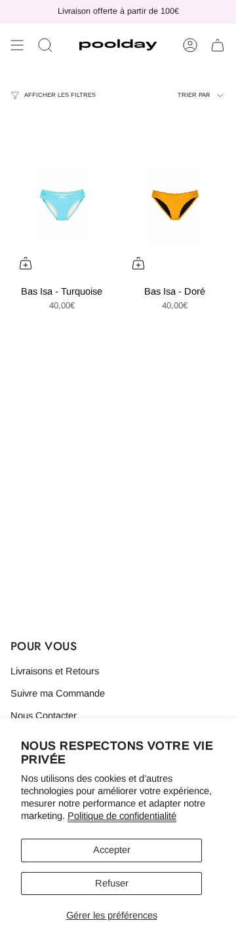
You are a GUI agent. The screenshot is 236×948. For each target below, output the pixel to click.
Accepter (111, 850)
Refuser (111, 883)
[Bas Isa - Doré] (174, 201)
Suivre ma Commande (57, 693)
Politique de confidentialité (122, 816)
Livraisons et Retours (54, 671)
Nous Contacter (43, 715)
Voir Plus (39, 71)
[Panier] (217, 45)
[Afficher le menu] (17, 45)
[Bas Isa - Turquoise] (61, 201)
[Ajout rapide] (25, 263)
